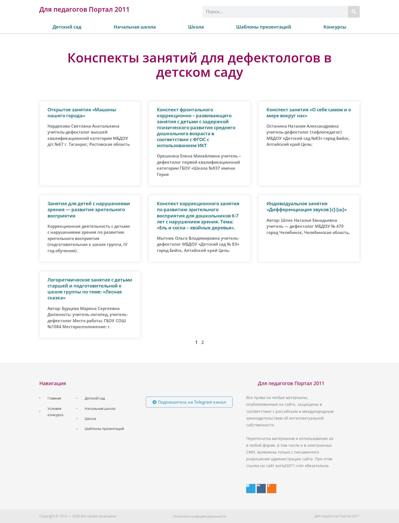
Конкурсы (335, 27)
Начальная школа (135, 27)
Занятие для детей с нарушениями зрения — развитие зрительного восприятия (88, 209)
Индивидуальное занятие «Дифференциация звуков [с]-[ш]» (307, 206)
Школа (196, 27)
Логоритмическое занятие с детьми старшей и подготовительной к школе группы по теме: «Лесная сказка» (89, 289)
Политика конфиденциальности (199, 516)
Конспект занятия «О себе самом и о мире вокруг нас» (309, 112)
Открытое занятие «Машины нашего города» (81, 112)
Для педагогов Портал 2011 (84, 9)
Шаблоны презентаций (263, 27)
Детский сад (67, 27)
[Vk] (261, 488)
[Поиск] (354, 12)
